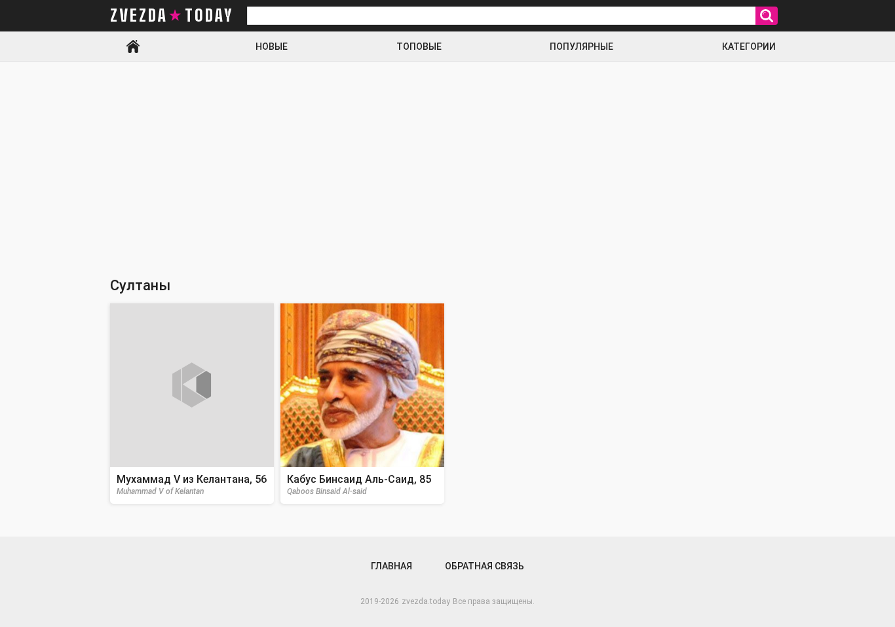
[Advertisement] (447, 160)
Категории (749, 46)
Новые (272, 46)
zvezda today (171, 16)
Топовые (419, 46)
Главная (133, 46)
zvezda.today (426, 601)
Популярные (581, 46)
